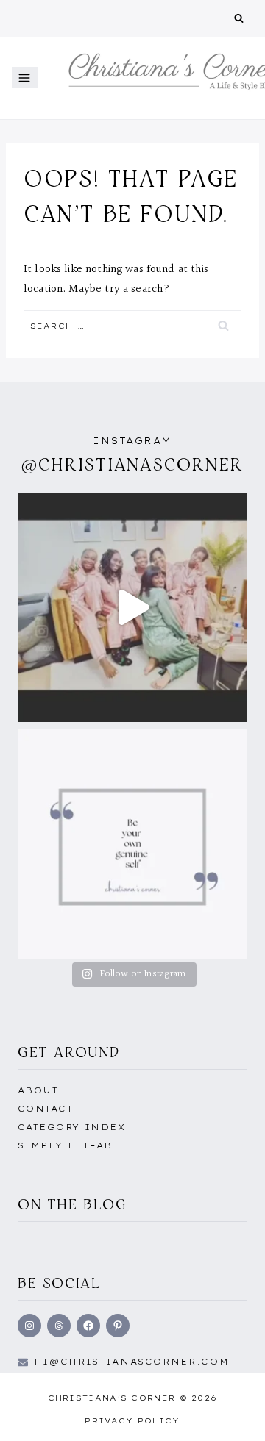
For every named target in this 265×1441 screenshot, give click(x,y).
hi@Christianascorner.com (132, 1361)
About (38, 1090)
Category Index (71, 1127)
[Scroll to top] (230, 1413)
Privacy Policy (132, 1421)
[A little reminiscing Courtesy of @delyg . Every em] (132, 607)
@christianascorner (132, 464)
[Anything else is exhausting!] (132, 844)
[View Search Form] (238, 18)
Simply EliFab (65, 1145)
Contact (45, 1109)
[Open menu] (25, 77)
